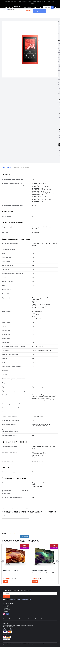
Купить (5, 581)
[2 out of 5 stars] (10, 533)
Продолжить (24, 536)
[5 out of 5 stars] (15, 533)
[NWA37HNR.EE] (30, 49)
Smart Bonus (6, 611)
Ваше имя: (5, 515)
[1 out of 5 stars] (8, 533)
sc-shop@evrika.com (8, 606)
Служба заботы (41, 1)
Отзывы (54, 1)
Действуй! (6, 596)
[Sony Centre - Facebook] (7, 615)
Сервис (49, 1)
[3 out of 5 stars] (11, 533)
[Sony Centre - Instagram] (4, 615)
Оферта (34, 1)
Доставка (13, 1)
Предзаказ (39, 11)
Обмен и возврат (26, 1)
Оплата (19, 1)
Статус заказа (30, 3)
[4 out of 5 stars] (13, 533)
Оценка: (4, 533)
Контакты (7, 1)
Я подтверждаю (17, 599)
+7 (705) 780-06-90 (8, 603)
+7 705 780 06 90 (28, 8)
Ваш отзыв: (5, 521)
